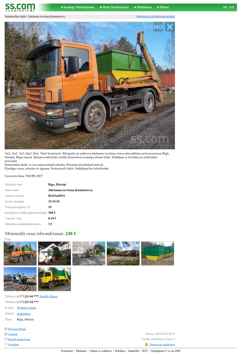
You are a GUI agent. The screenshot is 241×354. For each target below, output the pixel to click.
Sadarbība (133, 351)
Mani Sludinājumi (115, 7)
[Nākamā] (170, 91)
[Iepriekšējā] (9, 91)
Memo (164, 7)
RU (225, 7)
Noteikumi (67, 351)
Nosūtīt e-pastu (26, 307)
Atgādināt (13, 344)
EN (232, 7)
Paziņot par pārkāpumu (162, 344)
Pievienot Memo (17, 328)
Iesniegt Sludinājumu (79, 7)
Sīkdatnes (81, 351)
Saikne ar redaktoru (101, 351)
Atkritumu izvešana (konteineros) (46, 16)
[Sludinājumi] (20, 7)
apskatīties (24, 313)
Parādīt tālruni (49, 296)
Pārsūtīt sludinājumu (19, 339)
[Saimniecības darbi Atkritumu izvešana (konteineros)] (20, 253)
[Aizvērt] (170, 27)
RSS (145, 351)
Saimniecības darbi (15, 16)
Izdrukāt (12, 334)
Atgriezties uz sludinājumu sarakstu (156, 16)
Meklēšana (144, 7)
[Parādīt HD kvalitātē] (89, 85)
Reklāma (120, 351)
